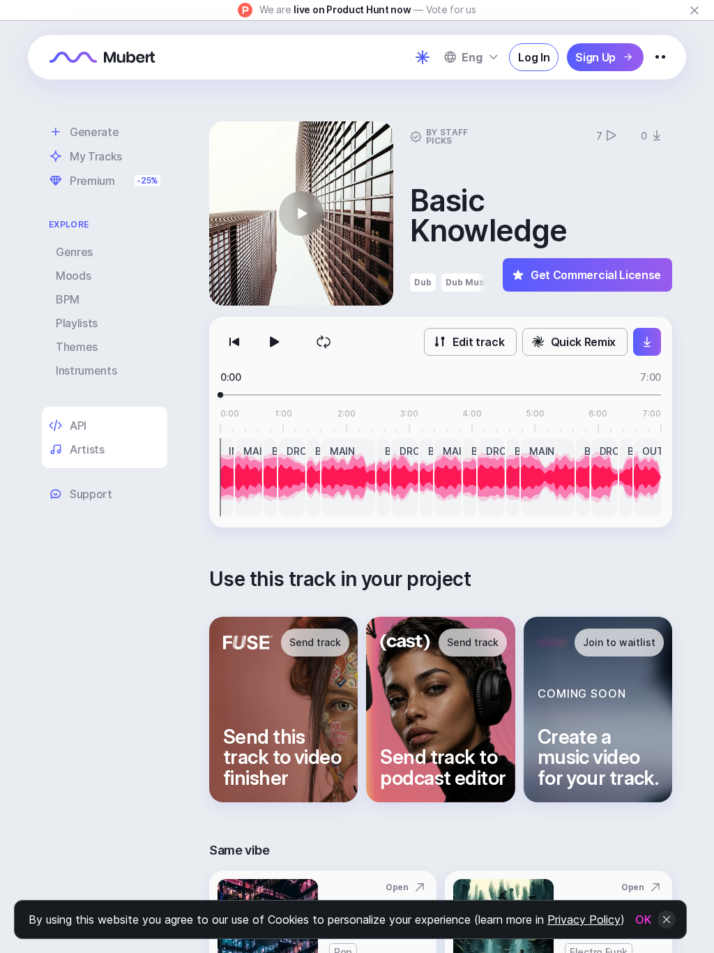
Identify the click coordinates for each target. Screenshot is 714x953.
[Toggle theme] (422, 57)
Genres (74, 252)
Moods (73, 276)
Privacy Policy (584, 919)
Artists (87, 449)
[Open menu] (660, 57)
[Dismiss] (694, 10)
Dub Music (469, 282)
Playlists (77, 323)
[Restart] (234, 342)
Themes (77, 347)
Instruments (86, 370)
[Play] (273, 342)
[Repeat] (323, 342)
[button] (301, 213)
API (78, 426)
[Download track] (647, 342)
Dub (423, 282)
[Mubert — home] (102, 57)
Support (91, 494)
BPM (67, 299)
